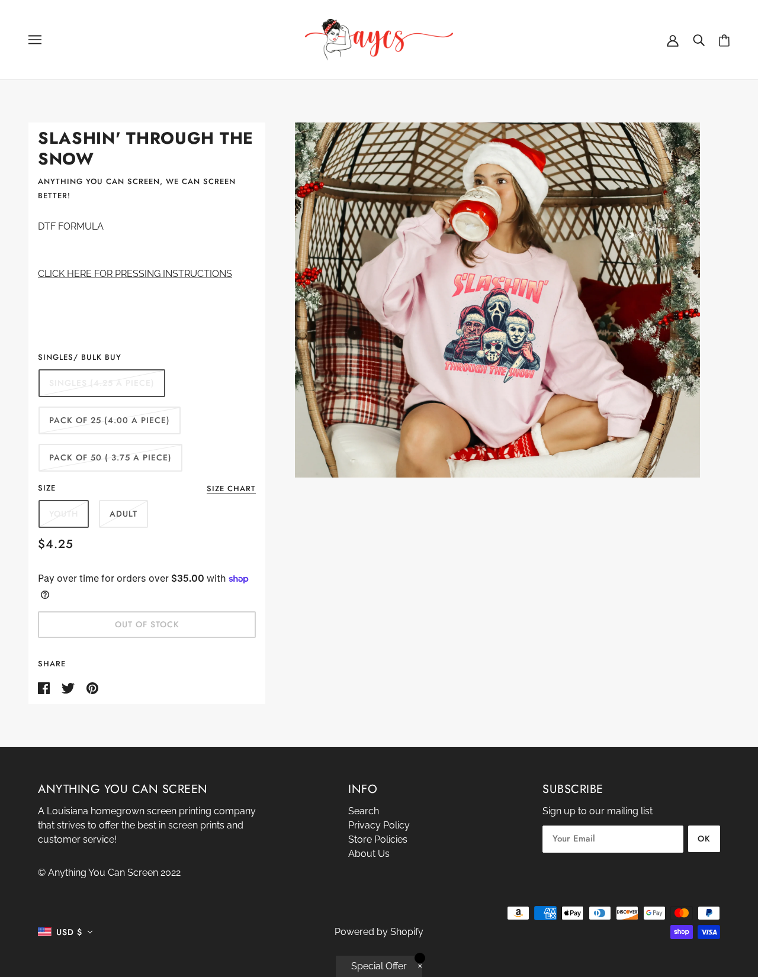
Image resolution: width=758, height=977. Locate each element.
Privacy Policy (379, 825)
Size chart (231, 489)
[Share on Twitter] (69, 687)
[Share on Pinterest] (92, 687)
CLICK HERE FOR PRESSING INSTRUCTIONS (135, 273)
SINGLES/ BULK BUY (79, 357)
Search (363, 811)
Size (47, 488)
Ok (704, 838)
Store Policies (377, 839)
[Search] (699, 40)
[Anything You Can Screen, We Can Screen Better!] (379, 38)
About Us (369, 853)
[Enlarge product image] (498, 300)
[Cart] (724, 40)
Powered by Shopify (379, 931)
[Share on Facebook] (45, 687)
